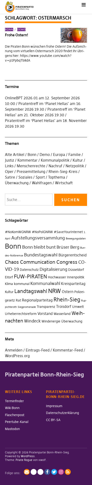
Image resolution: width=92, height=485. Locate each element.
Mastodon (12, 429)
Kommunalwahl (45, 283)
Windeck (32, 321)
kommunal (21, 284)
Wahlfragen (42, 182)
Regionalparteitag (37, 300)
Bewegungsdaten (76, 238)
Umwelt (78, 307)
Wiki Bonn (12, 408)
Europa (59, 154)
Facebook (47, 472)
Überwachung (17, 182)
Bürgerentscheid (73, 255)
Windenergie (51, 321)
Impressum (54, 406)
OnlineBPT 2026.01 (21, 98)
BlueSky (40, 472)
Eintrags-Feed (38, 350)
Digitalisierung (53, 269)
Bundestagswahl (41, 255)
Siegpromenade (27, 307)
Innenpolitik (75, 277)
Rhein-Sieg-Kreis (63, 171)
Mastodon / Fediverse (34, 472)
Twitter (54, 472)
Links (9, 165)
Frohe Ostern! (16, 35)
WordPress (28, 456)
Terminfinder (14, 401)
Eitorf (9, 277)
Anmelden (13, 350)
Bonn (9, 29)
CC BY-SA (53, 420)
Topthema (56, 177)
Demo (21, 29)
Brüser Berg (68, 247)
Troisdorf (63, 306)
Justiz (9, 160)
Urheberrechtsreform (21, 314)
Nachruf (55, 165)
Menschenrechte (31, 165)
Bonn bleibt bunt (39, 247)
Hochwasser (57, 277)
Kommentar (27, 160)
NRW (54, 291)
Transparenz (46, 307)
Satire (10, 177)
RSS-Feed (68, 472)
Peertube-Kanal (16, 422)
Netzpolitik (75, 165)
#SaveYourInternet (68, 232)
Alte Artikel (14, 154)
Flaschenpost (14, 415)
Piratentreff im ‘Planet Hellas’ (43, 103)
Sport (40, 177)
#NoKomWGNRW (18, 232)
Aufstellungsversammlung (38, 238)
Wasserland (62, 314)
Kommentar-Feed (68, 350)
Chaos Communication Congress (41, 262)
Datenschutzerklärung (62, 413)
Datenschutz (29, 270)
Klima (9, 284)
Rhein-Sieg (67, 299)
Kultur (78, 160)
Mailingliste (27, 472)
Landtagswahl (30, 291)
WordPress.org (17, 355)
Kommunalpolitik (55, 160)
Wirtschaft (64, 182)
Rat (18, 300)
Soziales (25, 177)
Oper (9, 171)
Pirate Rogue (24, 460)
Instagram (61, 472)
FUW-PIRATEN (30, 276)
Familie (74, 154)
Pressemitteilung (31, 171)
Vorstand (45, 313)
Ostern (67, 291)
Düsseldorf (76, 270)
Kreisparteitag (73, 283)
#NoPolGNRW (42, 232)
